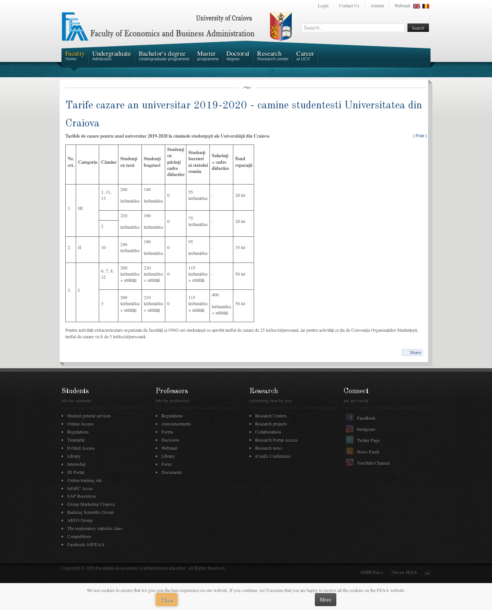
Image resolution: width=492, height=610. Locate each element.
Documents (171, 472)
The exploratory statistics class (95, 528)
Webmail (402, 5)
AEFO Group (80, 520)
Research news (269, 448)
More (325, 599)
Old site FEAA (404, 572)
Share (415, 352)
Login (323, 5)
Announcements (176, 424)
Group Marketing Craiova (91, 504)
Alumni (377, 5)
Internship (76, 464)
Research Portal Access (276, 440)
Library (74, 456)
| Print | (420, 135)
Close (167, 599)
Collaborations (268, 432)
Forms (167, 432)
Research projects (271, 424)
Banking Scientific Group (90, 512)
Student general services (89, 415)
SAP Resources (81, 496)
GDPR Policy (372, 572)
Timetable (76, 440)
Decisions (170, 440)
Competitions (79, 536)
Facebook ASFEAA (86, 544)
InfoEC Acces (80, 488)
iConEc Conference (273, 456)
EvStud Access (81, 448)
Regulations (78, 432)
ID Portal (75, 472)
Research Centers (271, 415)
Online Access (80, 424)
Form (166, 464)
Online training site (84, 480)
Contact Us (349, 5)
